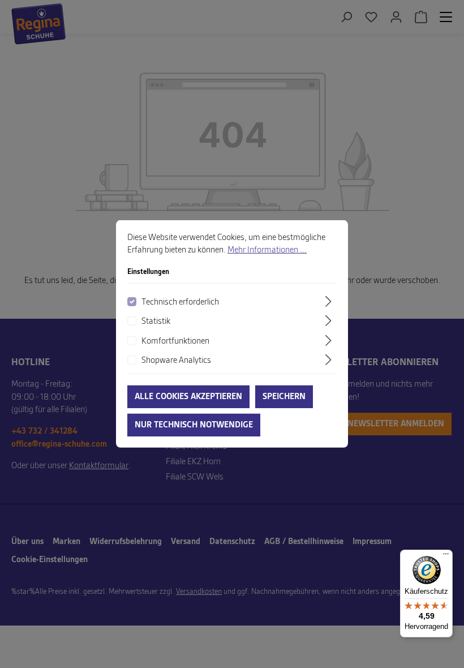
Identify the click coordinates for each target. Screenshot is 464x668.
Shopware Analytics (176, 360)
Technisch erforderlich (180, 302)
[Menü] (446, 556)
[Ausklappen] (330, 301)
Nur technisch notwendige (194, 425)
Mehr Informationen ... (267, 250)
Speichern (284, 396)
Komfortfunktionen (175, 340)
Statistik (155, 321)
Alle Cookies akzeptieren (188, 396)
